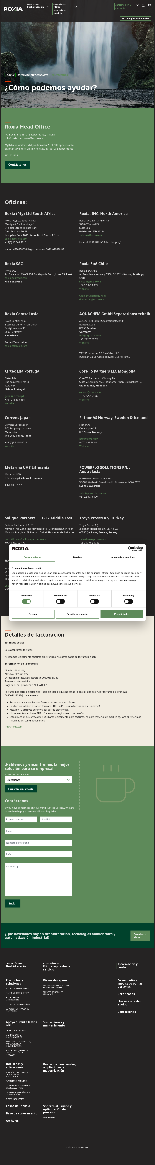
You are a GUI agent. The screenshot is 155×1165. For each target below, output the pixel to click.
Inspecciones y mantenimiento (14, 1036)
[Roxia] (13, 9)
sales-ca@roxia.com (16, 346)
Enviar (12, 903)
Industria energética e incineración (18, 1093)
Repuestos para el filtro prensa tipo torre (56, 986)
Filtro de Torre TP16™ (17, 993)
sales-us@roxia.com (90, 235)
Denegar (33, 614)
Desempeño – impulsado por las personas (130, 983)
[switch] (60, 601)
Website (84, 288)
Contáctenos (127, 1012)
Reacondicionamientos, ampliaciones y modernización (18, 1044)
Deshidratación (35, 5)
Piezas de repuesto (16, 1030)
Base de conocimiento (21, 1113)
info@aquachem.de (90, 335)
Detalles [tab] (77, 557)
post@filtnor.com (88, 439)
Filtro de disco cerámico (19, 1004)
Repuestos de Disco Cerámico (53, 993)
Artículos (12, 1120)
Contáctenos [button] (17, 164)
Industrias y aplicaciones (14, 1066)
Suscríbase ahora (140, 936)
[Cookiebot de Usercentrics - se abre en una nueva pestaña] (130, 548)
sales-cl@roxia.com (90, 281)
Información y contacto (123, 6)
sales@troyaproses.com (92, 539)
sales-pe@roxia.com (16, 278)
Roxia (10, 75)
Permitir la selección (77, 614)
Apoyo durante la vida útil (21, 1024)
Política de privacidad (77, 1147)
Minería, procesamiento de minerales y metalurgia (18, 1074)
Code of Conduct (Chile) (92, 295)
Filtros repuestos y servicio (59, 9)
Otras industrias (15, 1099)
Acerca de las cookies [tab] (123, 557)
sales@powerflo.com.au (92, 493)
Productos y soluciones (14, 982)
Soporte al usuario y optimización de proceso (17, 1052)
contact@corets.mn (90, 392)
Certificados (126, 994)
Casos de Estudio (18, 1106)
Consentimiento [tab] (32, 557)
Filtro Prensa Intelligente (13, 999)
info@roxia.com (13, 726)
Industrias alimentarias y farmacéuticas (18, 1087)
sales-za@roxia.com (16, 238)
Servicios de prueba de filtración (17, 1010)
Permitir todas (121, 614)
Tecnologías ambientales (135, 18)
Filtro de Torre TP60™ (17, 988)
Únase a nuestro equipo (129, 1003)
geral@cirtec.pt (14, 396)
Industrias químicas (16, 1081)
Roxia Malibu (49, 1117)
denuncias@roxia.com (91, 299)
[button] (149, 5)
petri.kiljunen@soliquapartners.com (25, 539)
